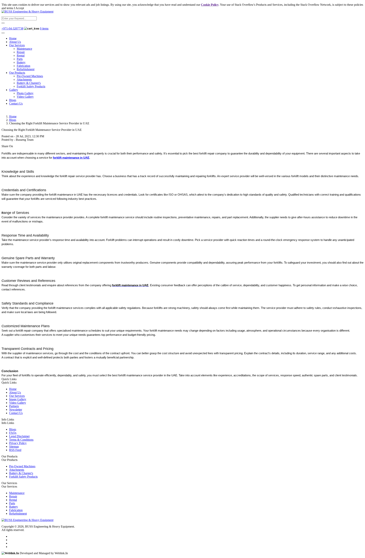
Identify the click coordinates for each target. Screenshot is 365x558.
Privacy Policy (18, 443)
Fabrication (23, 65)
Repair (21, 52)
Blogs (12, 100)
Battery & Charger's (29, 83)
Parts (20, 59)
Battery (21, 62)
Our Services (17, 45)
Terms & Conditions (21, 439)
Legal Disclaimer (19, 436)
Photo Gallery (25, 93)
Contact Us (16, 103)
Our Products (17, 72)
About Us (15, 41)
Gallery (13, 89)
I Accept (19, 8)
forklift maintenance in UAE (71, 157)
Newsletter (15, 409)
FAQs (12, 432)
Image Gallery (17, 399)
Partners (14, 406)
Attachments (24, 79)
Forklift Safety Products (31, 86)
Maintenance (24, 48)
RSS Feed (15, 450)
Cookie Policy (210, 4)
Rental (21, 55)
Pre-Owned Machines (30, 76)
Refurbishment (25, 69)
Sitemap (14, 446)
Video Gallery (25, 96)
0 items (44, 28)
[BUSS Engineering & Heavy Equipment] (27, 11)
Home (13, 38)
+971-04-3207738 (12, 28)
